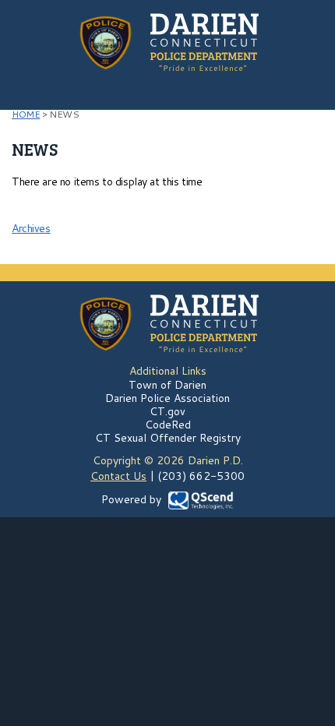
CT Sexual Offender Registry (168, 438)
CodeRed (168, 424)
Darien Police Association (167, 398)
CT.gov (167, 411)
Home (26, 114)
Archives (31, 228)
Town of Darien (167, 385)
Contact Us (118, 476)
